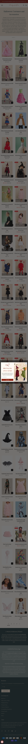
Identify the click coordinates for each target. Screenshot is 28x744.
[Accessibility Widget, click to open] (2, 741)
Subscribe (7, 379)
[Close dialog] (26, 363)
